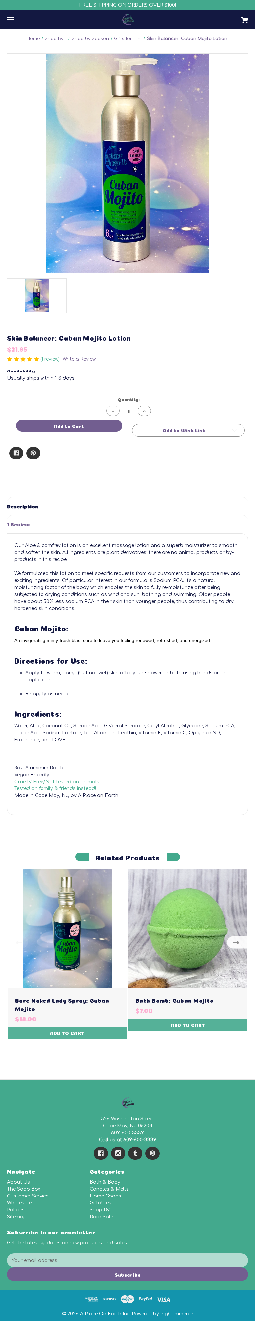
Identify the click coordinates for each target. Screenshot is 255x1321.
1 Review (18, 524)
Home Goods (105, 1196)
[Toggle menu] (16, 19)
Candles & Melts (109, 1189)
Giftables (100, 1202)
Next (237, 942)
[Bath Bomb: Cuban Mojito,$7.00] (187, 928)
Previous (17, 942)
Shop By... (101, 1209)
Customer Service (27, 1196)
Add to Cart (67, 1033)
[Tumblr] (135, 1153)
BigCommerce (176, 1313)
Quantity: (129, 399)
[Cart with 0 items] (224, 17)
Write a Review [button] (79, 359)
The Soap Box (23, 1189)
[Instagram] (118, 1153)
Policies (16, 1209)
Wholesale (19, 1202)
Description (22, 506)
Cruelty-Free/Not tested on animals (56, 781)
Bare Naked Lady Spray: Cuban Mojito (62, 1004)
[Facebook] (16, 453)
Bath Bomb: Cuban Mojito (174, 999)
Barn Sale (101, 1216)
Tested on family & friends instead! (55, 788)
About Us (18, 1182)
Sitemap (17, 1216)
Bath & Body (105, 1182)
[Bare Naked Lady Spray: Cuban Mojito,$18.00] (67, 928)
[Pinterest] (33, 453)
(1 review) (50, 359)
